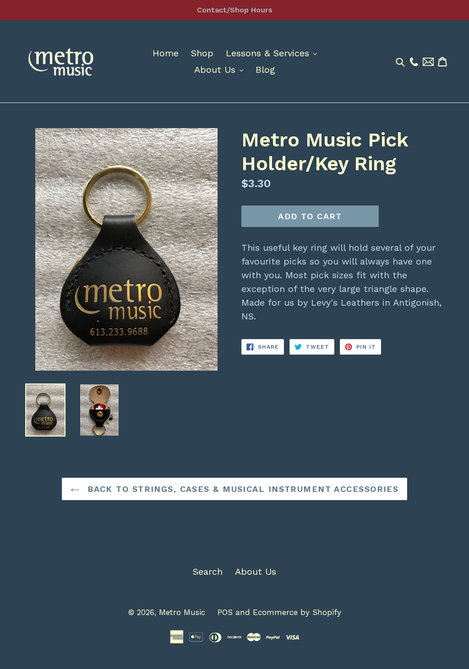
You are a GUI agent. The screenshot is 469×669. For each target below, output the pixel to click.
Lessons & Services (274, 53)
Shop (202, 53)
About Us (221, 69)
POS (225, 612)
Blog (265, 69)
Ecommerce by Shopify (297, 612)
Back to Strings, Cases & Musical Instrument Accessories (241, 489)
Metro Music (182, 612)
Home (166, 53)
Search (208, 571)
